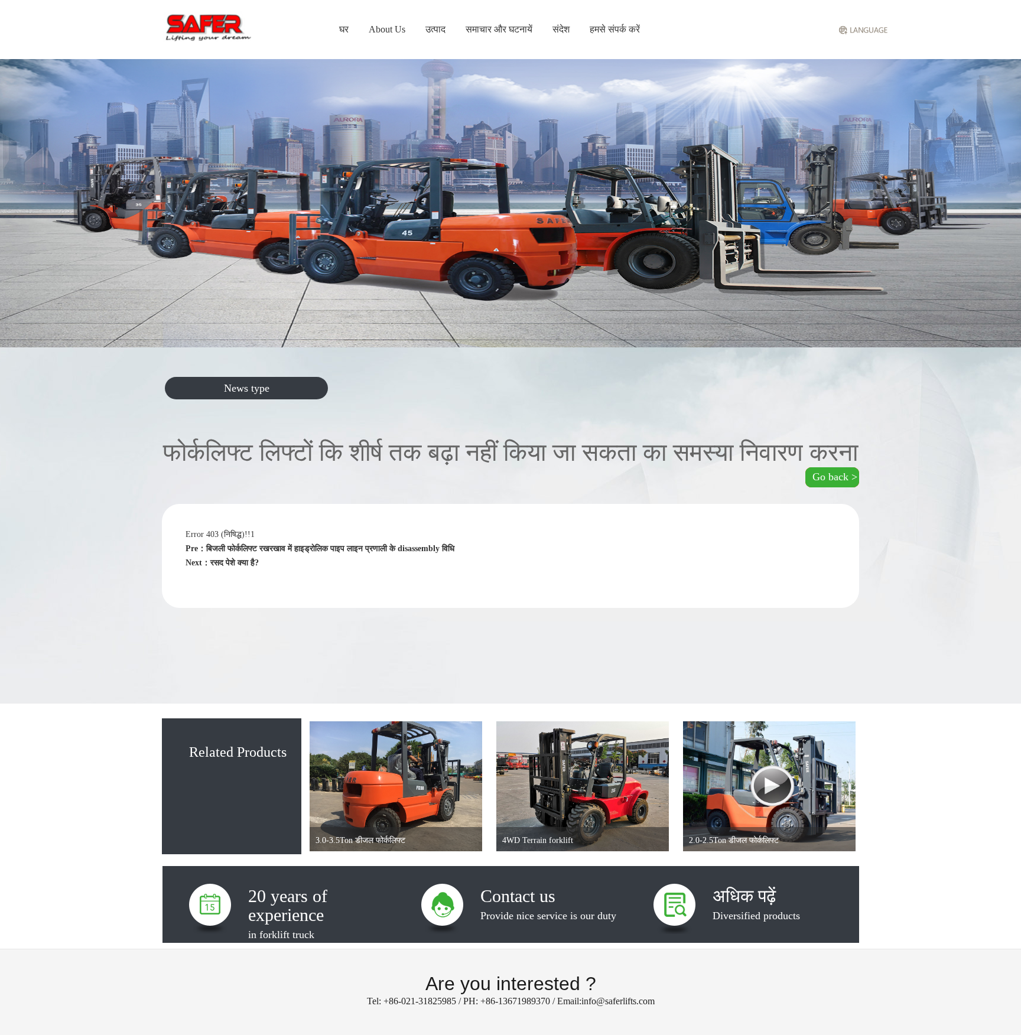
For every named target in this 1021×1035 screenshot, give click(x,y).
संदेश (561, 29)
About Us (387, 29)
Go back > (834, 477)
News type (246, 388)
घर (344, 29)
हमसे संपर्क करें (615, 29)
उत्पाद (435, 29)
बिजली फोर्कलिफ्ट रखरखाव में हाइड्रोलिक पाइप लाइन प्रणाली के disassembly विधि (330, 548)
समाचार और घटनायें (499, 29)
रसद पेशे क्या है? (234, 562)
